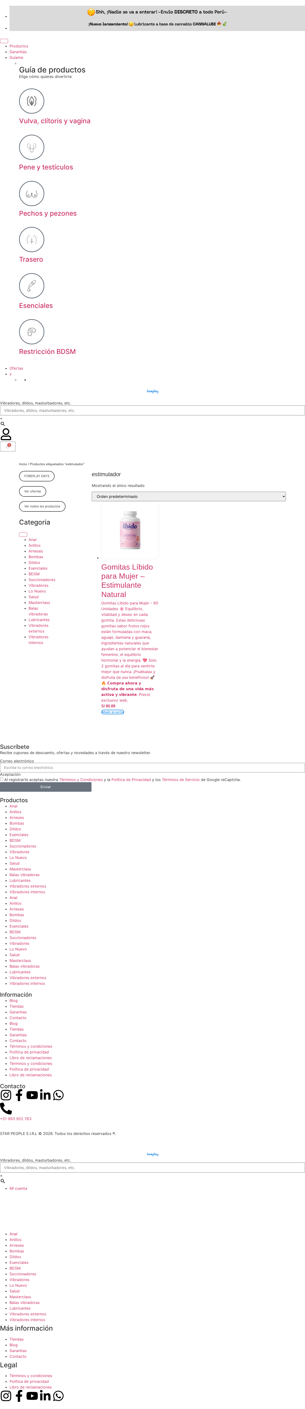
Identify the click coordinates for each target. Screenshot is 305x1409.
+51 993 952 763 (15, 1118)
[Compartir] (289, 5)
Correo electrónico (17, 761)
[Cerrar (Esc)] (300, 5)
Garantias (18, 1012)
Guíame (16, 57)
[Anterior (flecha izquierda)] (8, 704)
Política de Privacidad (131, 779)
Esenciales (36, 305)
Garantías (18, 51)
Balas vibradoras (25, 874)
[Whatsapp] (58, 1095)
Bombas (36, 556)
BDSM (34, 573)
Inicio (23, 464)
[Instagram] (6, 1095)
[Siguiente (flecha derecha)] (296, 704)
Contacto (18, 1017)
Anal (32, 539)
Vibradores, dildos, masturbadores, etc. (35, 403)
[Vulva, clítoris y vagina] (31, 101)
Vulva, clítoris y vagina (55, 121)
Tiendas (17, 1006)
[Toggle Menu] (4, 41)
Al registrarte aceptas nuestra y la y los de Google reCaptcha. (122, 779)
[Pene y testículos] (31, 147)
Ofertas (16, 368)
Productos (19, 46)
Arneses (36, 550)
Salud (34, 596)
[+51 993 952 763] (6, 1108)
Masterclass (39, 602)
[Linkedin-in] (45, 1095)
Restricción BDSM (47, 351)
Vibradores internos (27, 891)
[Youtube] (32, 1095)
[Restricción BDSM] (31, 331)
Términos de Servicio (181, 779)
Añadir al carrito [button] (113, 712)
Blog (14, 1000)
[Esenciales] (31, 285)
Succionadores (42, 579)
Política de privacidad (29, 1052)
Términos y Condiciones (81, 779)
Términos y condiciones (31, 1046)
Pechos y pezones (48, 213)
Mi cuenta (18, 1188)
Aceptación (10, 774)
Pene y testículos (46, 167)
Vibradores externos (28, 886)
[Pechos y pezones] (31, 193)
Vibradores (38, 585)
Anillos (35, 545)
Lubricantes (39, 619)
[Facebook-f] (19, 1095)
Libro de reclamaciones (31, 1057)
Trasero (31, 259)
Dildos (34, 562)
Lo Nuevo (37, 590)
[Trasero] (31, 239)
